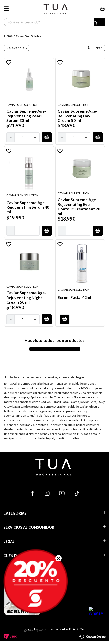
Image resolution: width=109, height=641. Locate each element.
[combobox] (54, 22)
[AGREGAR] (47, 137)
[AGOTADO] (65, 319)
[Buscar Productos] (99, 23)
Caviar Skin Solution (29, 36)
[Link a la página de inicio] (9, 35)
